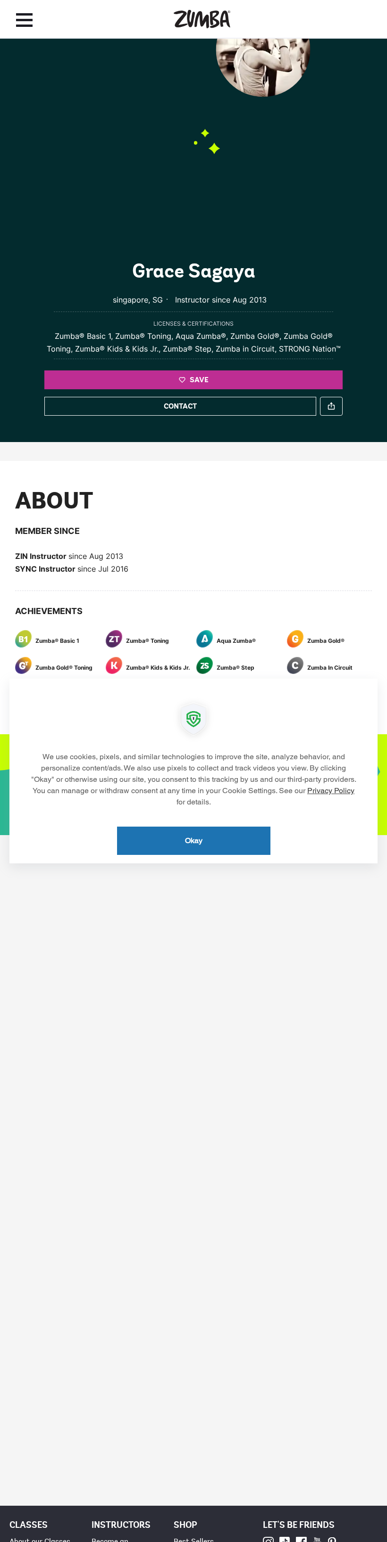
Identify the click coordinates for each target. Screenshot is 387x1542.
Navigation (24, 20)
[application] (193, 771)
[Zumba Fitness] (202, 19)
